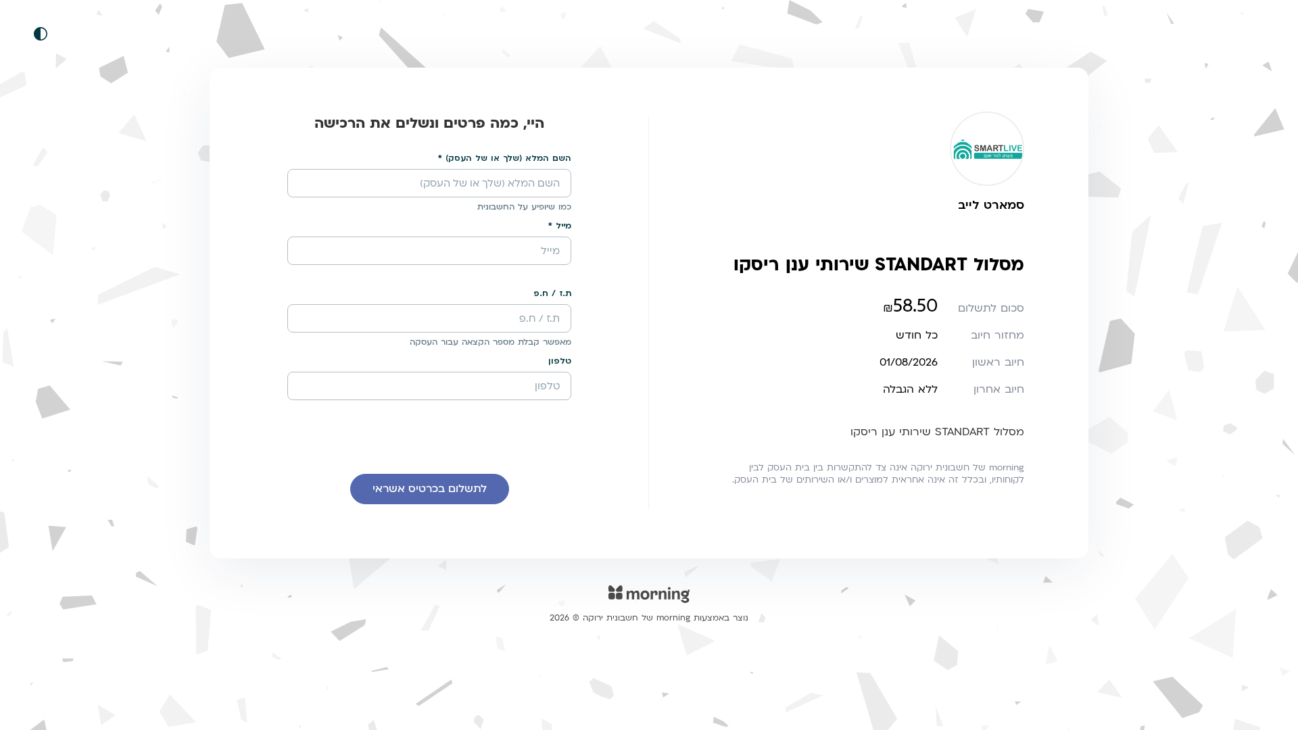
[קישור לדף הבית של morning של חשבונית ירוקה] (649, 602)
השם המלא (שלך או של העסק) (508, 158)
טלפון (559, 361)
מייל (563, 225)
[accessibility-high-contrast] (40, 33)
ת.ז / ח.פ (552, 293)
